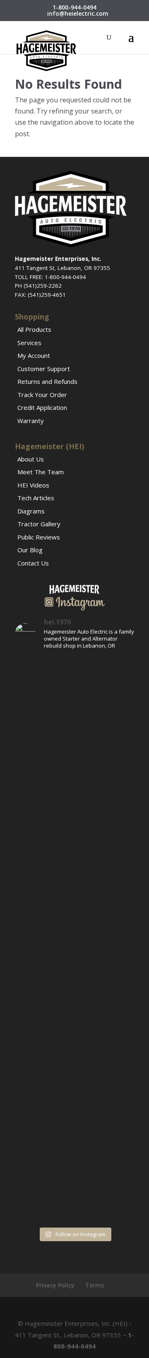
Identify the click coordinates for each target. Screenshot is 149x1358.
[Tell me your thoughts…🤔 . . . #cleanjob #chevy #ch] (74, 904)
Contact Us (33, 563)
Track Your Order (42, 394)
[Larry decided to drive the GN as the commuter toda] (74, 763)
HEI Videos (33, 485)
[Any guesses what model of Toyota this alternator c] (74, 692)
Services (29, 342)
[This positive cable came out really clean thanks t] (74, 1046)
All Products (34, 329)
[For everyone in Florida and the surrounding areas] (74, 1116)
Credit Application (42, 407)
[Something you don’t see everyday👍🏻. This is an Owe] (74, 833)
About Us (30, 459)
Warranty (30, 420)
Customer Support (43, 368)
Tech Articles (35, 498)
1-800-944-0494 (74, 7)
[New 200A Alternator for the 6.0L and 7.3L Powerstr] (74, 975)
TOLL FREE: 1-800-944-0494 (50, 277)
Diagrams (31, 511)
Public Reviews (38, 537)
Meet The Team (40, 472)
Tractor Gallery (38, 524)
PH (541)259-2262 (38, 285)
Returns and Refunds (47, 381)
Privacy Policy (55, 1285)
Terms (94, 1285)
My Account (33, 355)
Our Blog (30, 550)
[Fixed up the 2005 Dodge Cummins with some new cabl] (74, 1187)
